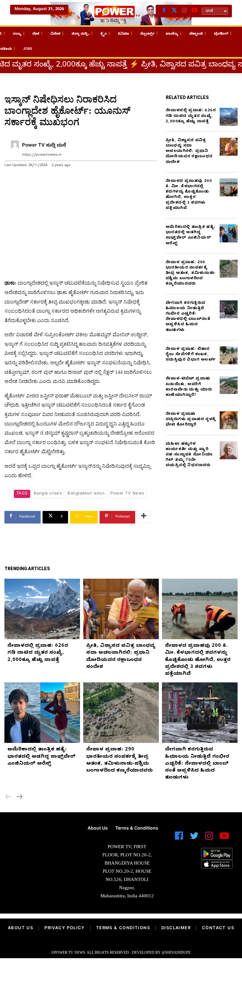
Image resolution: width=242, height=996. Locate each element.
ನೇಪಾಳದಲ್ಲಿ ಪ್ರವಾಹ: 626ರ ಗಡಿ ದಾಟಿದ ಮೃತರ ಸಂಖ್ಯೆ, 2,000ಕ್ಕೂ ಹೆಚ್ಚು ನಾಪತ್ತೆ (191, 116)
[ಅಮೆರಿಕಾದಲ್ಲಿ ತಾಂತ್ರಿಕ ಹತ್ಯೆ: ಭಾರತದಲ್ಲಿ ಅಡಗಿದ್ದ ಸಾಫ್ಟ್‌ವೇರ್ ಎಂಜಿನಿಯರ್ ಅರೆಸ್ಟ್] (229, 233)
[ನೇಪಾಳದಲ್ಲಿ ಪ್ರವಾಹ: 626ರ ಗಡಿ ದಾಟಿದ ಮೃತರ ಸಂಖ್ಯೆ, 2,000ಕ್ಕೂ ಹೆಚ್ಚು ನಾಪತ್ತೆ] (229, 117)
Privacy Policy (64, 928)
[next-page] (19, 798)
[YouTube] (194, 11)
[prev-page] (8, 798)
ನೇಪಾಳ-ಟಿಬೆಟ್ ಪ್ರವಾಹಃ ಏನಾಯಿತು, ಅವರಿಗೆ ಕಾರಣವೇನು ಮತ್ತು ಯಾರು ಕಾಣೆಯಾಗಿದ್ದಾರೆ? (189, 387)
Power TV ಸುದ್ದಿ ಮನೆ (44, 146)
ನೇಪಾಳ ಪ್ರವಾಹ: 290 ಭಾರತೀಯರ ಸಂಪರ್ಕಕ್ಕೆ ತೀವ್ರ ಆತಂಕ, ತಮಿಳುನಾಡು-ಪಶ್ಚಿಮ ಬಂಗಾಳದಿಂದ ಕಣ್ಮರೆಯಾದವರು (191, 273)
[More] (143, 517)
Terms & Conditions (123, 928)
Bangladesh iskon (86, 494)
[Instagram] (184, 11)
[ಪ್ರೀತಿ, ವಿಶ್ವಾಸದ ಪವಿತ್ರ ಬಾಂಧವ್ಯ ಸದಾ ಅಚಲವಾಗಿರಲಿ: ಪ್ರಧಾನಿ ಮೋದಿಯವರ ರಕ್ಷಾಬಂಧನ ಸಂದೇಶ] (229, 147)
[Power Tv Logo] (121, 13)
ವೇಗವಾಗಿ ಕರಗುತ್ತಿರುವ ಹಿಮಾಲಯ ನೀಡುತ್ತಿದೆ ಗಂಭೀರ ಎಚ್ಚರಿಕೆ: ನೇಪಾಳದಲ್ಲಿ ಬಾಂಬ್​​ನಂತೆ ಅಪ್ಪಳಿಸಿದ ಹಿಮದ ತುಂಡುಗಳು (188, 317)
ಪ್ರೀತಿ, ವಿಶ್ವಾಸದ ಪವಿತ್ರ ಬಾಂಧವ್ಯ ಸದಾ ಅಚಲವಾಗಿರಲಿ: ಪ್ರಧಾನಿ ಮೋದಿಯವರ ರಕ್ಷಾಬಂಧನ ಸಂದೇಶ (189, 151)
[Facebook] (164, 11)
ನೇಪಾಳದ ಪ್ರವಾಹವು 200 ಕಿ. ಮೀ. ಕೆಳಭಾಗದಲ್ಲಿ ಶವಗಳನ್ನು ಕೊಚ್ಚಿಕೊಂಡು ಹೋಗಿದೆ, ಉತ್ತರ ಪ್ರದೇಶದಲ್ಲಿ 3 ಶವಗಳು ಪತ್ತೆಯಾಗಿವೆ (189, 195)
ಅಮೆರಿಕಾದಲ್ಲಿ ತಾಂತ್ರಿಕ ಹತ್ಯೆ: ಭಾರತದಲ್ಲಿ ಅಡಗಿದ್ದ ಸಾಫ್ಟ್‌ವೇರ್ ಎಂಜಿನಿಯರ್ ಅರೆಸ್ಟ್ (191, 235)
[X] (174, 11)
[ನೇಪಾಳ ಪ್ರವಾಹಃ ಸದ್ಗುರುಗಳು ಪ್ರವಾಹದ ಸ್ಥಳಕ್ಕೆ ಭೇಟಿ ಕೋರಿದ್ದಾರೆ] (229, 420)
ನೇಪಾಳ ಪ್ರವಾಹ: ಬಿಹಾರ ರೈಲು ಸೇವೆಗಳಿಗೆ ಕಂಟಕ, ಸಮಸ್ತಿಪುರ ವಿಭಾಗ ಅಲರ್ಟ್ (191, 354)
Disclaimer (176, 928)
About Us (20, 928)
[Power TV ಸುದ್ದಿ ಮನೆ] (15, 150)
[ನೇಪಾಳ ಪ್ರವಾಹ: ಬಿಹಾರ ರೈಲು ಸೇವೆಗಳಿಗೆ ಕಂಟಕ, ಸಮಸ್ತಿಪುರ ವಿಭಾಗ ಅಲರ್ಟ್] (229, 355)
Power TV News (127, 494)
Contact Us (218, 928)
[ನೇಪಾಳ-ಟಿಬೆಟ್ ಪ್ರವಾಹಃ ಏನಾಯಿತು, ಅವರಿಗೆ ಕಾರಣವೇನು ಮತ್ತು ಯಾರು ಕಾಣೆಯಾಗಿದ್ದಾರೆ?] (229, 385)
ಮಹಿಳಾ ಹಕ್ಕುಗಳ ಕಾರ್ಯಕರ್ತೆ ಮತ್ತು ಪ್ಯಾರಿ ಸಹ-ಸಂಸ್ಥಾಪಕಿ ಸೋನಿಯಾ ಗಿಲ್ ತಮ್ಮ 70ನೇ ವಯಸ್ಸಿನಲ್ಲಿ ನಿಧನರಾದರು (189, 455)
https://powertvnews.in (41, 155)
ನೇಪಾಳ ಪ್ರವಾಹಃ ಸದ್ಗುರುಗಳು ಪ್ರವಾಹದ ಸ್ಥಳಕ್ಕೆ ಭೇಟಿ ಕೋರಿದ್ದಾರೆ (191, 419)
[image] (40, 842)
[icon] (179, 839)
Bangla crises (48, 494)
